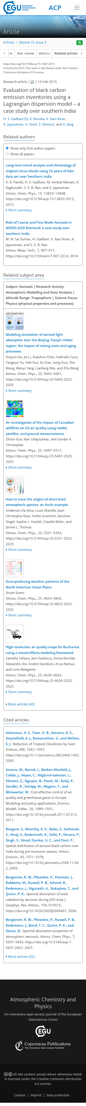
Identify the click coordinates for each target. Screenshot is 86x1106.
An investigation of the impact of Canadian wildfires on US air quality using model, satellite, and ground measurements (40, 428)
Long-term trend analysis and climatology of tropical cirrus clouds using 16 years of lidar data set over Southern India (41, 171)
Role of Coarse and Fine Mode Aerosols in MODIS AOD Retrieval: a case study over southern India (39, 228)
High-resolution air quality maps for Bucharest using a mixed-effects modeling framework (42, 650)
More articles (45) (21, 704)
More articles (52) (21, 956)
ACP (55, 7)
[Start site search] (79, 42)
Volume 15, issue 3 (32, 42)
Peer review (25, 53)
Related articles (66, 53)
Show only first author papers (32, 148)
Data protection (58, 1095)
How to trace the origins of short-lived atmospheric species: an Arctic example (37, 502)
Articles (8, 42)
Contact (19, 1095)
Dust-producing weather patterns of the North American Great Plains (37, 584)
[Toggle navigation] (77, 8)
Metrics (44, 53)
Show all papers (22, 154)
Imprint (35, 1095)
